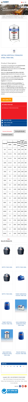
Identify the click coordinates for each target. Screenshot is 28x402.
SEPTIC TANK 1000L (7, 267)
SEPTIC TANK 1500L (21, 267)
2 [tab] (12, 14)
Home (3, 16)
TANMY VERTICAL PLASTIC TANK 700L (7, 323)
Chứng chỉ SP (7, 125)
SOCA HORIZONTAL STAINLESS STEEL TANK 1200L (21, 324)
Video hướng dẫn (8, 122)
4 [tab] (15, 14)
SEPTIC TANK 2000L (7, 294)
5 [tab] (17, 14)
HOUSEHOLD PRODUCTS (13, 16)
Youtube (23, 386)
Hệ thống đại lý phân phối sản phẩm (10, 108)
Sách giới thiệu (7, 120)
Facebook (20, 386)
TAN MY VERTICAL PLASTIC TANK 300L (21, 353)
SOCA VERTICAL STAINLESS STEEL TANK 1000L (7, 354)
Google (25, 386)
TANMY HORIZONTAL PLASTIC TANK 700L (21, 294)
